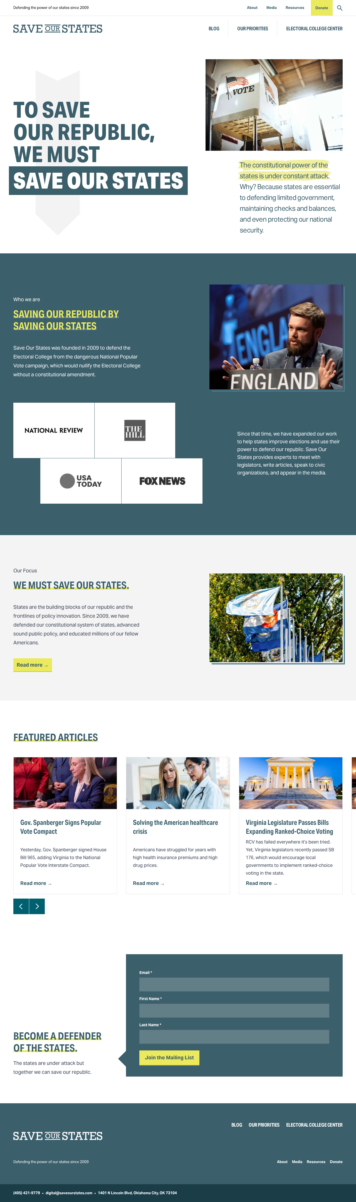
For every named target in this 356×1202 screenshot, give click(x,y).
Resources (316, 1161)
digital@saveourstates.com (69, 1193)
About (282, 1161)
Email (145, 972)
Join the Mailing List (169, 1057)
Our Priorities (252, 28)
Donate (321, 8)
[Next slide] (37, 906)
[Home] (57, 1136)
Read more (34, 664)
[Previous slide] (21, 906)
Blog (214, 28)
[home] (57, 28)
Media (297, 1161)
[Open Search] (340, 7)
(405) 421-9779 (26, 1193)
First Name (150, 998)
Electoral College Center (314, 28)
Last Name (150, 1024)
